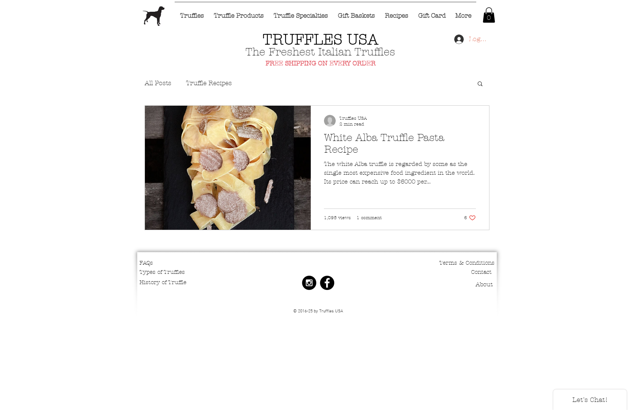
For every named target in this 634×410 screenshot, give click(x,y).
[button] (488, 15)
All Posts (158, 83)
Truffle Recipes (209, 83)
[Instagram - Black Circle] (309, 283)
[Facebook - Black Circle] (327, 283)
